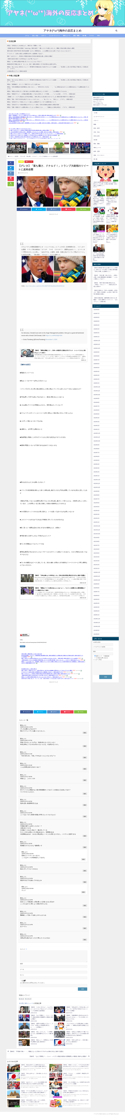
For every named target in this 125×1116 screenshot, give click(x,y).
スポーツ (43, 35)
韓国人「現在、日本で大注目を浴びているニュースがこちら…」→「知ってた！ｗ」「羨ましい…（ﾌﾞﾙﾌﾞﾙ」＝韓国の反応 (40, 99)
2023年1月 (96, 475)
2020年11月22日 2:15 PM (26, 727)
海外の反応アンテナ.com (100, 104)
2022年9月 (96, 491)
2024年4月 (96, 417)
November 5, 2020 (51, 339)
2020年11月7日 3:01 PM (26, 812)
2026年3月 (96, 329)
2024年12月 (97, 386)
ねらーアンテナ (97, 101)
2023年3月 (96, 468)
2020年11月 (97, 576)
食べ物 (84, 35)
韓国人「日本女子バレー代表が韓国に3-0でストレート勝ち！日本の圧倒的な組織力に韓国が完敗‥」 (34, 104)
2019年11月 (97, 622)
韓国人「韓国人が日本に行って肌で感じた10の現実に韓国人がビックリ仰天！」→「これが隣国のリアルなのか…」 (38, 91)
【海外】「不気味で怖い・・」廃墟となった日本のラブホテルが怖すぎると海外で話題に (36, 1051)
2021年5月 (96, 553)
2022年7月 (96, 499)
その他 (95, 112)
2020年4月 (96, 603)
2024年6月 (96, 410)
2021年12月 (97, 526)
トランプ (29, 999)
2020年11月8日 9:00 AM (27, 853)
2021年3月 (96, 560)
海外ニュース (66, 35)
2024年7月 (96, 406)
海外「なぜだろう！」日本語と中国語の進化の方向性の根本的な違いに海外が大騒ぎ (29, 56)
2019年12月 (97, 618)
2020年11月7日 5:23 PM (26, 788)
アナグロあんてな (98, 103)
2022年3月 (96, 514)
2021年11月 (97, 529)
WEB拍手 (22, 646)
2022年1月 (96, 522)
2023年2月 (96, 471)
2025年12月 (97, 340)
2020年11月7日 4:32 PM (26, 801)
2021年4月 (96, 556)
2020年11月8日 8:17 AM (26, 753)
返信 (85, 732)
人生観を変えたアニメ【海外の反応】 (17, 71)
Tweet (10, 169)
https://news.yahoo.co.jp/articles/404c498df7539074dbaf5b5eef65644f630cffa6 (45, 286)
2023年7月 (96, 452)
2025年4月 (96, 371)
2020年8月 (96, 587)
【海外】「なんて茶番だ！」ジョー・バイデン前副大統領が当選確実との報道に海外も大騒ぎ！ (58, 1056)
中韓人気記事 (14, 76)
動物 (95, 124)
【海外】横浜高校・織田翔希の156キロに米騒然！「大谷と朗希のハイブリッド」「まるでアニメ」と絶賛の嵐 (105, 299)
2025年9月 (96, 352)
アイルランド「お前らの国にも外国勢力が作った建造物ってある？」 (25, 53)
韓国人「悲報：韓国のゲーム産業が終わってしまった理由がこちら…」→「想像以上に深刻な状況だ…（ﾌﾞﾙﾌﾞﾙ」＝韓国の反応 (41, 107)
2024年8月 (96, 402)
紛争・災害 (97, 151)
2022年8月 (96, 495)
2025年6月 (96, 363)
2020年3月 (96, 607)
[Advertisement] (37, 228)
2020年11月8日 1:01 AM (26, 765)
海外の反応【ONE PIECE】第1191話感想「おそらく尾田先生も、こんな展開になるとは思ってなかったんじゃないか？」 (39, 50)
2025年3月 (96, 375)
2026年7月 (96, 313)
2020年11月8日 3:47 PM (26, 740)
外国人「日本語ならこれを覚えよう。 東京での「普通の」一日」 (24, 45)
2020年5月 (96, 599)
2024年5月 (96, 414)
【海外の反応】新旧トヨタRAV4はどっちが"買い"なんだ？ (22, 58)
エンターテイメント (54, 35)
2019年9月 (96, 630)
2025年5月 (96, 367)
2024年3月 (96, 421)
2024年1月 (96, 429)
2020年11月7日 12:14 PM (26, 913)
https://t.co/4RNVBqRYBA (54, 335)
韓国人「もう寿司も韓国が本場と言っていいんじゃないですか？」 (25, 61)
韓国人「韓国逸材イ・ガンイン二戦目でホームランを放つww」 (24, 84)
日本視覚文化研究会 (98, 99)
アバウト (91, 35)
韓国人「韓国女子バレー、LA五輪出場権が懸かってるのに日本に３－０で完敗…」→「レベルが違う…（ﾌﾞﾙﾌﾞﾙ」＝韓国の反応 (41, 94)
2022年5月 (96, 506)
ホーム (27, 35)
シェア (10, 164)
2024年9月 (96, 398)
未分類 (21, 161)
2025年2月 (96, 379)
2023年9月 (96, 444)
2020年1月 (96, 614)
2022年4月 (96, 510)
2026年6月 (96, 317)
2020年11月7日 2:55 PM (26, 824)
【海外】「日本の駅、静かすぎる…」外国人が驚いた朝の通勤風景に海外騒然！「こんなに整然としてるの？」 (105, 277)
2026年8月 (96, 309)
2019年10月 (97, 626)
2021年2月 (96, 564)
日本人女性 (97, 136)
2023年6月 (96, 456)
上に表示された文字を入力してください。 (33, 982)
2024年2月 (96, 425)
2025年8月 (96, 356)
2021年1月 (96, 568)
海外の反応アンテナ (98, 97)
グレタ (22, 999)
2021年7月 (96, 545)
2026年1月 (96, 336)
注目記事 (12, 41)
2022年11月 (97, 483)
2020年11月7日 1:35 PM (26, 843)
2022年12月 (97, 479)
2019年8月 (96, 634)
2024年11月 (97, 390)
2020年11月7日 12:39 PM (26, 867)
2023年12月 (97, 433)
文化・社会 (35, 35)
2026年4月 (96, 325)
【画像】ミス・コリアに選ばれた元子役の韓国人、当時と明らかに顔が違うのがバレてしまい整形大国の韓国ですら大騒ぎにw (41, 96)
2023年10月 (97, 441)
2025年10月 (97, 348)
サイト (22, 975)
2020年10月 (97, 580)
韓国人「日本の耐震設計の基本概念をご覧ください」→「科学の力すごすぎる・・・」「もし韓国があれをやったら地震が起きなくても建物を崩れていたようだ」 (48, 87)
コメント (23, 949)
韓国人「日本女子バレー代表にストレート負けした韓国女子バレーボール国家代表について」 (32, 102)
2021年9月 (96, 537)
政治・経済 (97, 128)
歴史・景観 (76, 35)
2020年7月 (96, 591)
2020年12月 (97, 572)
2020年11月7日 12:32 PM (26, 878)
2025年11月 (97, 344)
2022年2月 (96, 518)
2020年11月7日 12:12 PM (26, 936)
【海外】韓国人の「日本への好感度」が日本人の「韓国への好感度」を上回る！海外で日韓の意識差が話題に (105, 292)
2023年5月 (96, 460)
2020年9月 (96, 584)
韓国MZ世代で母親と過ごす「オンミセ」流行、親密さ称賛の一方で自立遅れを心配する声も (32, 64)
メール (22, 969)
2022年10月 (97, 487)
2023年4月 (96, 464)
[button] (8, 148)
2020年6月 (96, 595)
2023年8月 (96, 448)
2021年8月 (96, 541)
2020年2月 (96, 611)
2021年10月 (97, 533)
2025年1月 (96, 383)
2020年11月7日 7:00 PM (26, 776)
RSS (98, 35)
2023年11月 (97, 437)
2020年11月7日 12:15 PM (26, 899)
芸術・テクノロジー (99, 155)
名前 (21, 963)
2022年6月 (96, 502)
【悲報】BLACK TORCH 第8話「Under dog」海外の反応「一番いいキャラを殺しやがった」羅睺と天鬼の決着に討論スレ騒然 (40, 48)
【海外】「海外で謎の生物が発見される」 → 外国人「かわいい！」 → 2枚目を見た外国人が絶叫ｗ (105, 284)
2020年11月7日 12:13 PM (26, 924)
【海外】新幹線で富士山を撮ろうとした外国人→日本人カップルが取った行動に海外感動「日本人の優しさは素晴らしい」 (105, 269)
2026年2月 (96, 332)
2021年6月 (96, 549)
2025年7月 (96, 359)
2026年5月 (96, 321)
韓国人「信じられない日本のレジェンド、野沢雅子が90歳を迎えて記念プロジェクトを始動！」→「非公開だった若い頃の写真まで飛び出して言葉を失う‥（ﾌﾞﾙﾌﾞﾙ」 (47, 67)
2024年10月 (97, 394)
